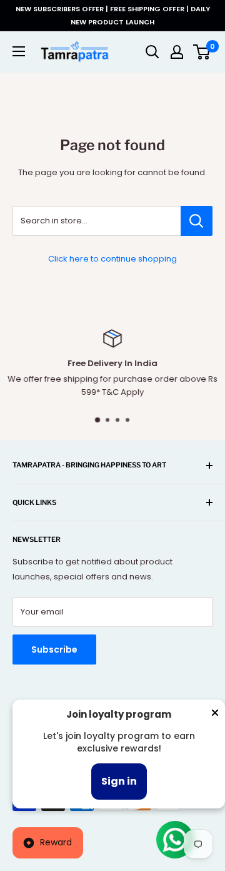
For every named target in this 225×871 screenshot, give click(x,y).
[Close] (215, 715)
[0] (202, 51)
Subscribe (54, 649)
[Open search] (152, 52)
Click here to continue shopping (112, 259)
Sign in (119, 781)
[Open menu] (18, 51)
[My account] (177, 52)
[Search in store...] (196, 221)
